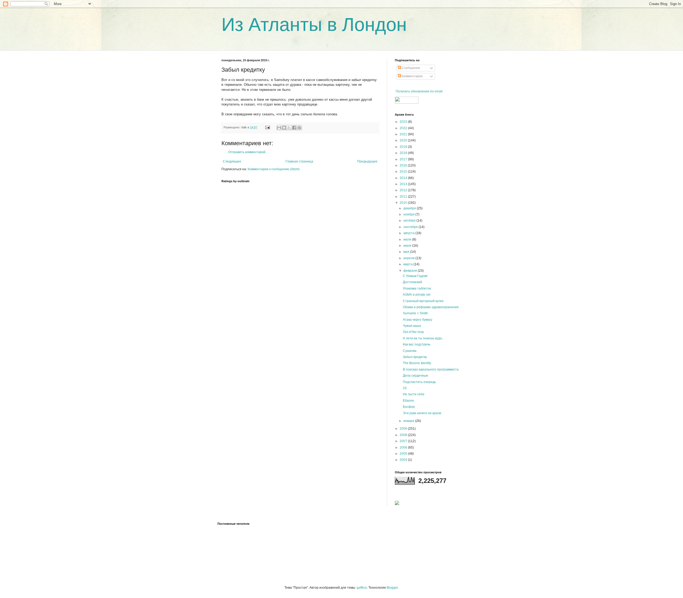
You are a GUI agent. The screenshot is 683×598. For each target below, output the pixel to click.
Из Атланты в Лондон (314, 24)
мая (406, 252)
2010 (404, 203)
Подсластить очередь (419, 382)
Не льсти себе (413, 394)
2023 (404, 122)
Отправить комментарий (246, 152)
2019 (404, 147)
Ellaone (408, 400)
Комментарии (412, 76)
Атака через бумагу (417, 320)
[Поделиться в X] (289, 127)
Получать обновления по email (419, 91)
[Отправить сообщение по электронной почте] (267, 127)
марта (408, 264)
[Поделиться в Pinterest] (299, 127)
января (409, 421)
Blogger (392, 587)
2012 (404, 190)
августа (409, 233)
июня (407, 245)
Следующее (232, 161)
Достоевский (412, 282)
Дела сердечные (415, 375)
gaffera (362, 587)
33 (405, 388)
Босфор (409, 407)
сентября (411, 227)
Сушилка (409, 351)
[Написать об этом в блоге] (284, 127)
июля (407, 239)
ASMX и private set (416, 294)
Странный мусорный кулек (423, 301)
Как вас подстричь (416, 344)
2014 (404, 178)
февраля (410, 270)
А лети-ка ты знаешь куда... (423, 338)
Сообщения (410, 68)
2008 (404, 435)
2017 (404, 159)
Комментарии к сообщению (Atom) (274, 169)
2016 (404, 165)
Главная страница (299, 161)
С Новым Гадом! (415, 276)
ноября (409, 214)
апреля (409, 258)
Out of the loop (413, 332)
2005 (404, 453)
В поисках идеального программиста (431, 369)
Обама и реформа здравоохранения (431, 307)
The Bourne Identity (417, 363)
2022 (404, 128)
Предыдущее (367, 161)
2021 (404, 134)
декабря (410, 208)
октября (409, 220)
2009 (404, 428)
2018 (404, 153)
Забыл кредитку (415, 357)
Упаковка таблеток (417, 288)
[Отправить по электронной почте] (279, 127)
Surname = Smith (415, 313)
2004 (404, 460)
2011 (404, 196)
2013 (404, 184)
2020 (404, 140)
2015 (404, 171)
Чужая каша (412, 326)
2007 (404, 441)
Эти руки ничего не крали (422, 413)
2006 (404, 447)
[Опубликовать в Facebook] (294, 127)
